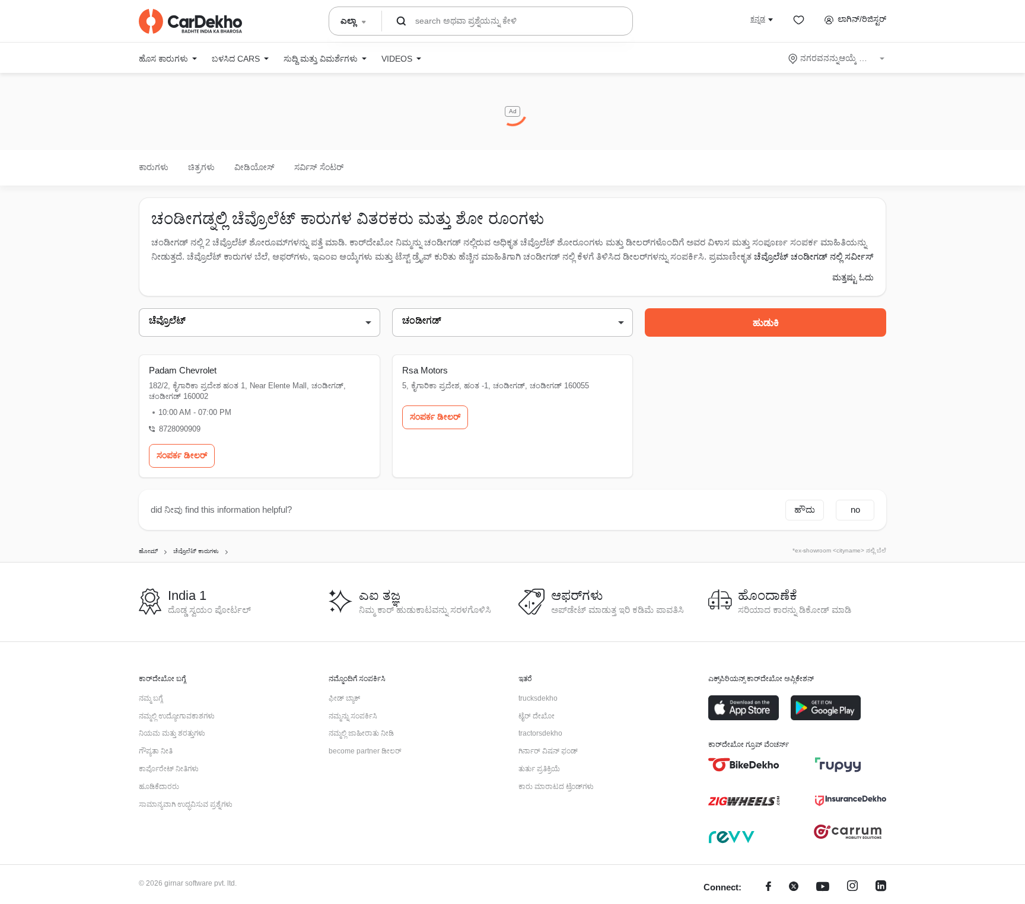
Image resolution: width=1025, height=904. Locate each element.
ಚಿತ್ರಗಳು (201, 167)
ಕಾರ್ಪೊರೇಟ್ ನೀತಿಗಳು (169, 769)
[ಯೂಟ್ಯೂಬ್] (822, 887)
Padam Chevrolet (183, 370)
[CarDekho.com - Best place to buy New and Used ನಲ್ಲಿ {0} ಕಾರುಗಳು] (190, 21)
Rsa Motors (425, 370)
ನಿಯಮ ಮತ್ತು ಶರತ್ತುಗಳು (172, 733)
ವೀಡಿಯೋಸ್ (254, 167)
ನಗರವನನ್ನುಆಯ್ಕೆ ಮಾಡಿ (837, 58)
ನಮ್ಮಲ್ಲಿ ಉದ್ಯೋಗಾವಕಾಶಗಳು (177, 716)
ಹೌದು (804, 509)
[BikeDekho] (743, 765)
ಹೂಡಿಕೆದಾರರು (159, 786)
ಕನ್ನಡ (757, 19)
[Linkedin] (881, 887)
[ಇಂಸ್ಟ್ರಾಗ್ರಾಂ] (852, 887)
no (855, 509)
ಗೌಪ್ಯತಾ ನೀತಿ (156, 751)
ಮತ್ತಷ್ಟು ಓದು (853, 277)
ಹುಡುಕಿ (766, 323)
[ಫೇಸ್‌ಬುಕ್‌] (768, 887)
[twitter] (793, 887)
